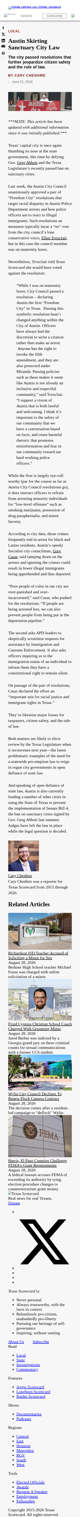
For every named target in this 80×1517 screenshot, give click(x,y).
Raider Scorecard (30, 1396)
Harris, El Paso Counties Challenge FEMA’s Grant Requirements (37, 1163)
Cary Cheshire (30, 75)
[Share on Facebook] (3, 28)
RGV (20, 1455)
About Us (16, 1341)
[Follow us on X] (44, 1268)
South (21, 1460)
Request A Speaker (32, 1491)
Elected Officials (30, 1482)
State (20, 1360)
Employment (27, 1496)
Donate (26, 16)
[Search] (73, 16)
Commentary (27, 1369)
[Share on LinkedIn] (3, 40)
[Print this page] (3, 53)
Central (22, 1436)
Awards (22, 1487)
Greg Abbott (27, 162)
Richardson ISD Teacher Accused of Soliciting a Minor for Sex (38, 955)
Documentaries (29, 1414)
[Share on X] (3, 34)
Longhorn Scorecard (33, 1391)
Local (14, 31)
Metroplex (25, 1450)
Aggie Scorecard (30, 1387)
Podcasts (23, 1418)
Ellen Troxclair (53, 238)
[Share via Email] (3, 47)
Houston (23, 1445)
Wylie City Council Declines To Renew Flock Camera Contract (35, 1096)
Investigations (28, 1364)
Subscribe (55, 16)
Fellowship (25, 1501)
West (20, 1464)
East (20, 1441)
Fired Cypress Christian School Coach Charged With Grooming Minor (40, 1026)
